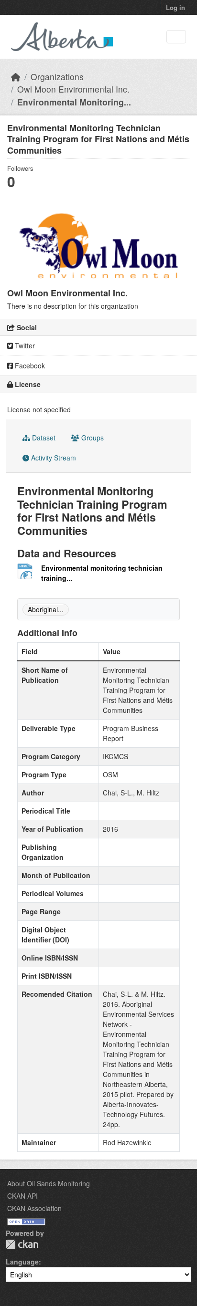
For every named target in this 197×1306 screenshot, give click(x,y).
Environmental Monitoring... (74, 102)
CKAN (22, 1244)
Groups (91, 437)
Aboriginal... (46, 609)
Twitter (24, 345)
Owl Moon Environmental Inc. (73, 89)
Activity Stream (52, 457)
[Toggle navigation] (176, 37)
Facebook (29, 365)
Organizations (57, 77)
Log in (175, 7)
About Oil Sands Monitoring (48, 1183)
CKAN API (22, 1196)
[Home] (16, 77)
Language (22, 1261)
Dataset (42, 437)
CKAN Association (34, 1208)
